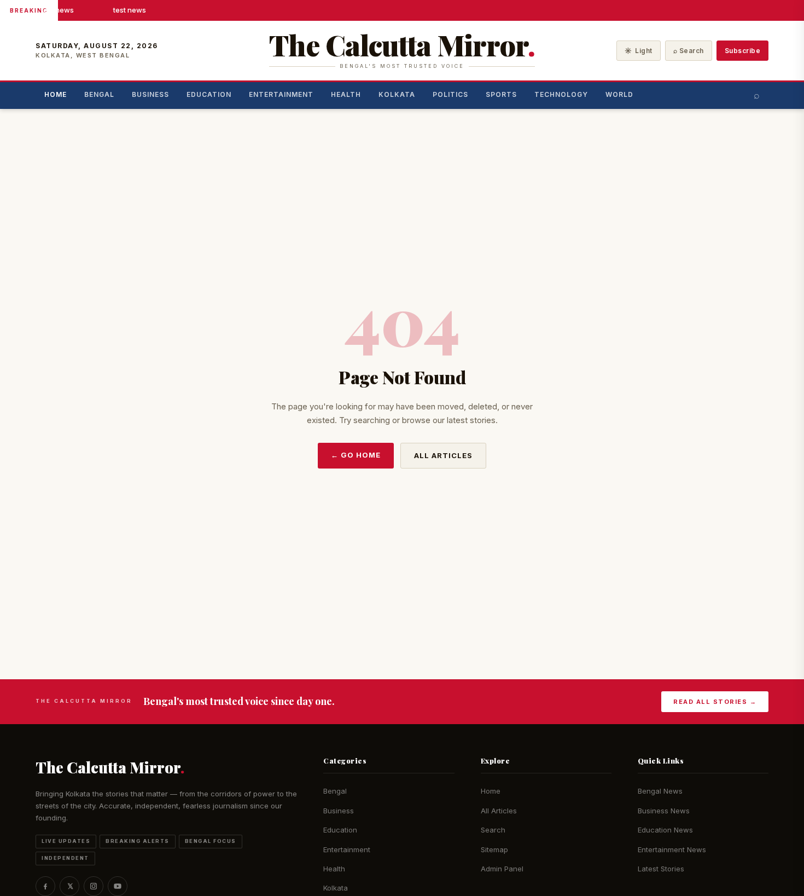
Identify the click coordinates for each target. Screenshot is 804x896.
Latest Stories (661, 868)
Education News (665, 829)
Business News (664, 810)
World (619, 94)
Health (346, 94)
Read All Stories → (714, 702)
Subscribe (743, 51)
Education (209, 94)
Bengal (99, 94)
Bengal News (660, 791)
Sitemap (494, 849)
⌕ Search (688, 51)
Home (55, 94)
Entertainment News (672, 849)
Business (150, 94)
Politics (450, 94)
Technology (561, 94)
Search (493, 829)
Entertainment (281, 94)
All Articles (443, 455)
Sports (501, 94)
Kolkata (396, 94)
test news (56, 9)
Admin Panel (502, 868)
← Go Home (356, 454)
